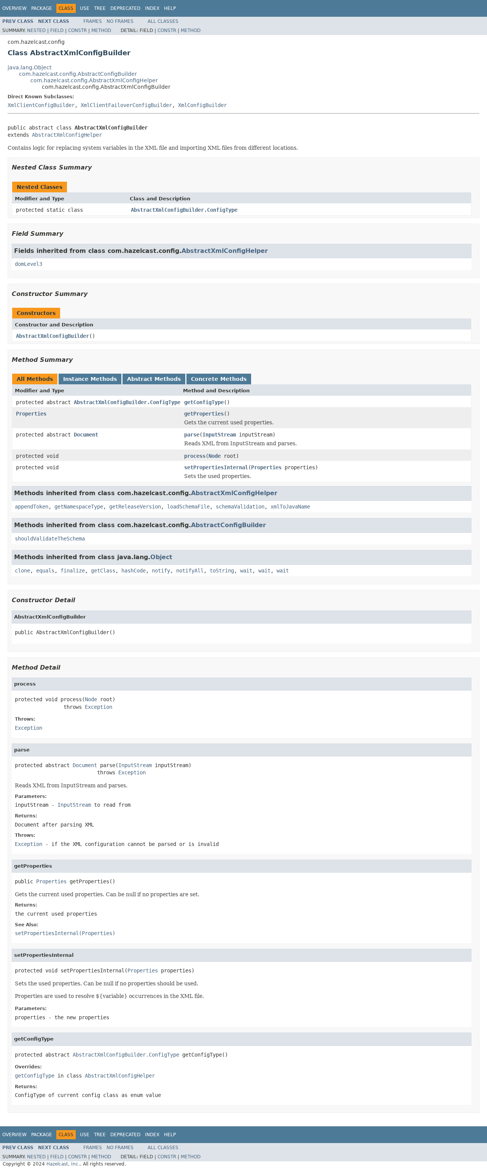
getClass (103, 571)
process (194, 456)
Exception (98, 707)
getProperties (204, 414)
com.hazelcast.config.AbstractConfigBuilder (78, 74)
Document (86, 435)
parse (191, 435)
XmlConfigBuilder (202, 105)
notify (161, 571)
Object (161, 557)
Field (57, 30)
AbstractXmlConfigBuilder (52, 336)
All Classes (163, 21)
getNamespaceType (78, 507)
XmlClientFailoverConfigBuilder (126, 105)
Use (84, 8)
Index (152, 8)
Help (170, 8)
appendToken (31, 507)
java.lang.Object (29, 67)
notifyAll (190, 571)
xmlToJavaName (290, 507)
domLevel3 (28, 264)
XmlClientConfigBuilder (41, 105)
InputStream (219, 435)
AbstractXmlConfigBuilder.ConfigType (184, 210)
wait (246, 571)
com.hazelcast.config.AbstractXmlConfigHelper (94, 80)
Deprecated (125, 8)
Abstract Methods (154, 379)
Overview (14, 8)
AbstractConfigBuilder (228, 525)
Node (214, 456)
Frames (92, 21)
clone (22, 571)
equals (45, 571)
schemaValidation (240, 507)
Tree (100, 8)
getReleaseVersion (135, 507)
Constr (77, 30)
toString (222, 571)
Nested (36, 30)
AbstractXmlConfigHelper (67, 135)
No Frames (120, 21)
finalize (72, 571)
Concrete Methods (219, 379)
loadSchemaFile (188, 507)
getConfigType (204, 402)
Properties (31, 414)
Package (41, 8)
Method (101, 30)
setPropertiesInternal (216, 467)
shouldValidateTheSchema (50, 539)
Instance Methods (90, 379)
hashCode (133, 571)
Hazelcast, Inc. (63, 1164)
